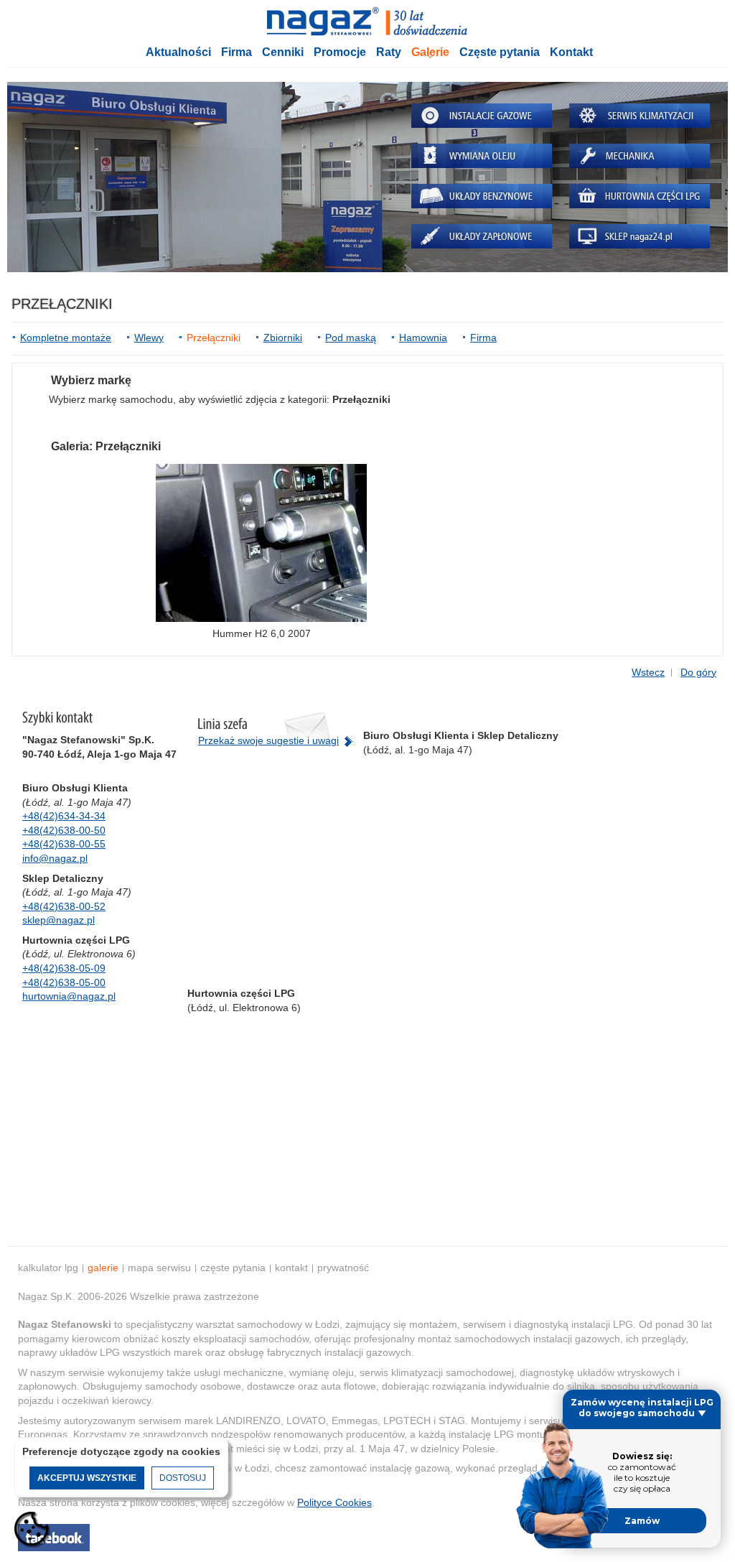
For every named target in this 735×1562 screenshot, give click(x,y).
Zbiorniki (282, 337)
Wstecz (648, 672)
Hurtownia (639, 196)
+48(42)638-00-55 (64, 844)
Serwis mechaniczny (639, 156)
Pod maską (350, 337)
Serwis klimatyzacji (639, 115)
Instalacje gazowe (481, 115)
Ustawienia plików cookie (32, 1530)
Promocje (340, 52)
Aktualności (178, 52)
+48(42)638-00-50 (64, 830)
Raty (388, 52)
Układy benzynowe (481, 196)
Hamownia (423, 337)
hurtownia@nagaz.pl (69, 996)
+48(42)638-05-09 (64, 968)
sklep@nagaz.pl (58, 920)
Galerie (430, 52)
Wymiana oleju (481, 156)
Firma (236, 52)
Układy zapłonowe (481, 236)
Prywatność (343, 1267)
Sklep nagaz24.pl (639, 236)
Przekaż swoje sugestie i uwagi (268, 740)
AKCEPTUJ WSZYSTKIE (86, 1478)
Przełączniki (213, 337)
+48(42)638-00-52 (64, 906)
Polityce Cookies (334, 1502)
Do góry (698, 672)
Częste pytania (499, 52)
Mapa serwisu (159, 1267)
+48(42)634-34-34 (64, 816)
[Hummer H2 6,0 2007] (261, 543)
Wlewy (149, 337)
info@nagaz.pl (55, 858)
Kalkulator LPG (48, 1267)
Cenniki (283, 52)
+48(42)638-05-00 (64, 982)
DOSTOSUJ (182, 1478)
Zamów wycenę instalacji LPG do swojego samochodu (642, 1407)
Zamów (642, 1520)
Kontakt (571, 52)
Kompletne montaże (65, 337)
